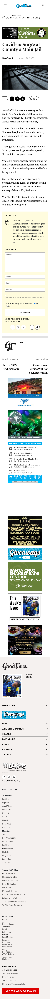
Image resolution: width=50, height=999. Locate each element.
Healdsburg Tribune (10, 877)
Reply (14, 242)
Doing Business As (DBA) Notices (8, 951)
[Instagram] (9, 777)
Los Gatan (6, 887)
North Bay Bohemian (6, 822)
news (28, 319)
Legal (4, 929)
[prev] (3, 17)
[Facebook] (12, 98)
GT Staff (9, 58)
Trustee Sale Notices (7, 958)
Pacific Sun (7, 827)
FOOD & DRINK (8, 739)
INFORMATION (8, 706)
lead (24, 319)
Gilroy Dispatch (8, 873)
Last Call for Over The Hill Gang (25, 17)
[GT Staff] (10, 346)
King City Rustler (9, 884)
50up (4, 834)
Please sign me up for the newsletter (19, 303)
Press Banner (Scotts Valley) (13, 894)
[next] (7, 17)
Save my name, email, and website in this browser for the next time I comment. (25, 298)
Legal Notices (7, 937)
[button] (43, 5)
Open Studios (7, 848)
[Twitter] (17, 98)
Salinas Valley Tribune (11, 898)
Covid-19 (19, 319)
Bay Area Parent (8, 838)
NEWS (4, 724)
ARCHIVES (29, 676)
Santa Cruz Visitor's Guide (8, 861)
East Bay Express (6, 801)
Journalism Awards (10, 973)
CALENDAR (7, 749)
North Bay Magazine (6, 854)
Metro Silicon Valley (7, 815)
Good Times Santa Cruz (7, 808)
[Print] (36, 98)
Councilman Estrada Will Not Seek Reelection (38, 368)
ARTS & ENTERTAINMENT (13, 729)
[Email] (30, 98)
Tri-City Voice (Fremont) (12, 905)
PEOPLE (5, 744)
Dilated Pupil (7, 841)
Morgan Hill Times (9, 891)
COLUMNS (6, 734)
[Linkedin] (22, 98)
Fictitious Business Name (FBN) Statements (7, 943)
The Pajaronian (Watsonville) (14, 902)
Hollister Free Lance (10, 880)
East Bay (6, 845)
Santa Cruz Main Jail (12, 322)
